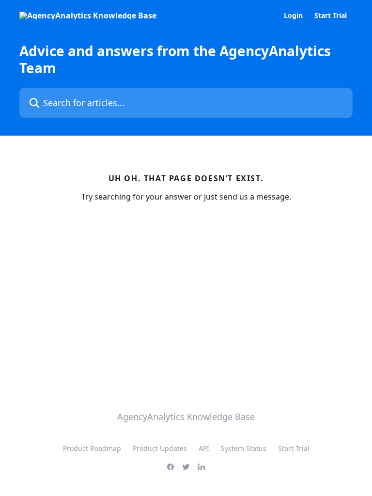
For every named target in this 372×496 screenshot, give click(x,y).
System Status (243, 448)
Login (293, 15)
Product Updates (160, 448)
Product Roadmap (92, 448)
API (204, 448)
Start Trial (330, 15)
